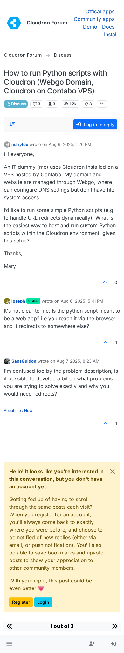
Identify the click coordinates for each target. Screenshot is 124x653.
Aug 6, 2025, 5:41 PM (82, 300)
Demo (90, 27)
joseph (18, 300)
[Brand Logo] (14, 23)
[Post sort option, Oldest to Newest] (12, 124)
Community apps (94, 19)
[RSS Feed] (102, 103)
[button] (9, 644)
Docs (108, 27)
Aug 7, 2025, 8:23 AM (78, 361)
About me (12, 410)
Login (43, 602)
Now (28, 410)
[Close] (112, 471)
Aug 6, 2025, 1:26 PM (70, 144)
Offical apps (100, 11)
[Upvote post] (105, 282)
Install (111, 34)
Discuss (18, 103)
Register (21, 602)
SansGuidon (23, 361)
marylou (19, 144)
